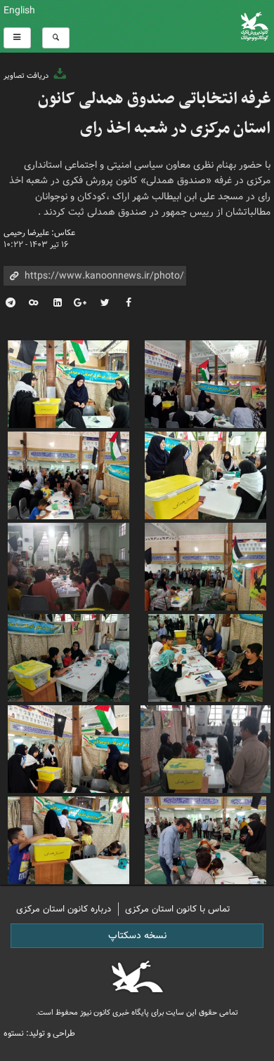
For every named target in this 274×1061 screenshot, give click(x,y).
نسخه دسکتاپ (137, 935)
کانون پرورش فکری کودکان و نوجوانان (182, 26)
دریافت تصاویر (27, 75)
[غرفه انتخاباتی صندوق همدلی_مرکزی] (205, 382)
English (19, 10)
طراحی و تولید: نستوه (39, 1033)
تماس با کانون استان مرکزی (177, 909)
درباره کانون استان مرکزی (63, 909)
